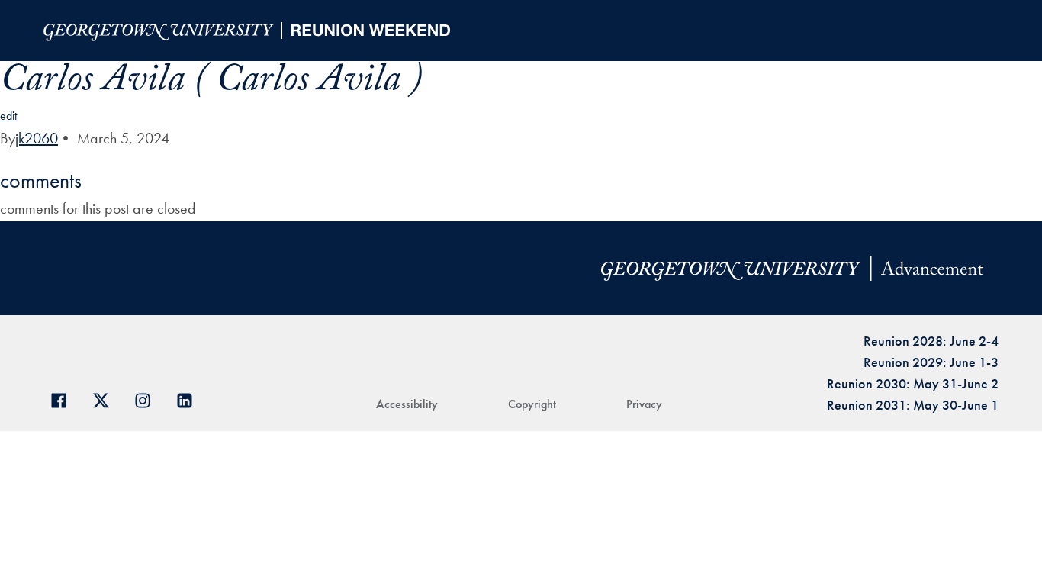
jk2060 (36, 138)
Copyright (532, 404)
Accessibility (407, 404)
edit (8, 116)
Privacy (644, 404)
